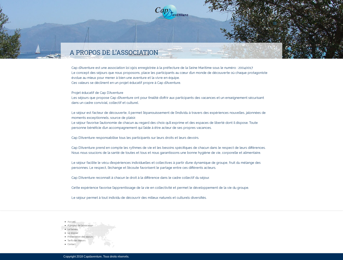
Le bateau (73, 229)
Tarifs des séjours (76, 240)
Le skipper (73, 233)
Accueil (72, 221)
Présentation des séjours (80, 236)
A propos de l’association (80, 225)
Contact (72, 244)
